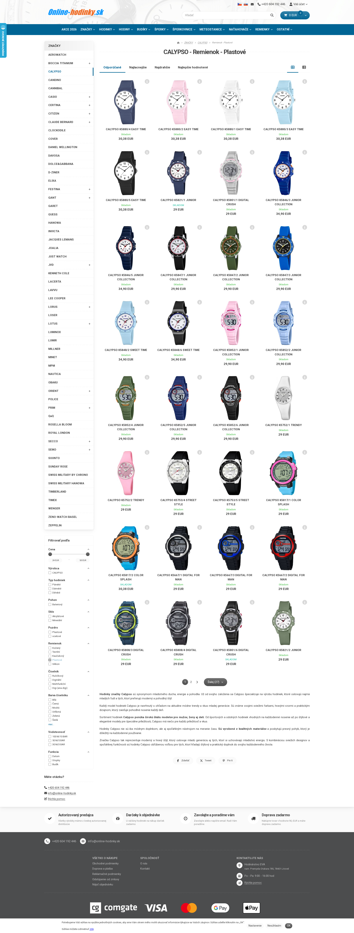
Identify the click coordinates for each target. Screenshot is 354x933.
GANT (52, 197)
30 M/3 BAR (58, 744)
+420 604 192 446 (59, 787)
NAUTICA (54, 374)
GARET (53, 206)
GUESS (53, 214)
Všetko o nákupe (105, 858)
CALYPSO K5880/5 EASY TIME (126, 200)
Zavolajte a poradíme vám (214, 815)
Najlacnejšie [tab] (138, 67)
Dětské (56, 592)
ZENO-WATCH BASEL (62, 517)
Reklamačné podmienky (106, 874)
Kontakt (145, 868)
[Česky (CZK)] (240, 4)
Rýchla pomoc (56, 799)
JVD (51, 264)
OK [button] (288, 925)
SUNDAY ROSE (58, 466)
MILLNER (54, 349)
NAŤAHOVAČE (238, 29)
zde (92, 929)
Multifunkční (59, 684)
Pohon (52, 600)
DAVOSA (54, 155)
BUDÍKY (142, 29)
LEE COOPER (56, 298)
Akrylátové (58, 616)
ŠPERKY (160, 29)
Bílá (54, 699)
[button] (305, 15)
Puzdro (53, 627)
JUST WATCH (57, 256)
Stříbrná (56, 711)
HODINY (124, 29)
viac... (51, 724)
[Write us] (239, 883)
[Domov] (76, 12)
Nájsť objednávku (102, 884)
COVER (53, 139)
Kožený (56, 648)
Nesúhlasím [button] (274, 925)
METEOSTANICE (210, 29)
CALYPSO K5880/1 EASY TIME (231, 129)
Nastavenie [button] (255, 925)
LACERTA (54, 281)
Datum (56, 756)
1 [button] (186, 682)
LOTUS (53, 323)
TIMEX (52, 500)
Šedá (55, 720)
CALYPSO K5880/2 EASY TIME (178, 129)
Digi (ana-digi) (59, 688)
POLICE (53, 399)
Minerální (57, 620)
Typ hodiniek (56, 580)
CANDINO (54, 80)
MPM (51, 365)
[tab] (293, 67)
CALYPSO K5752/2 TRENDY (126, 500)
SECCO (53, 441)
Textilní (56, 651)
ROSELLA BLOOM (60, 424)
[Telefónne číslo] (47, 841)
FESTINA (54, 189)
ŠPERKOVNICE (182, 29)
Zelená (56, 715)
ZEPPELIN (55, 525)
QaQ (51, 416)
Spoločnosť (149, 858)
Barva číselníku (58, 695)
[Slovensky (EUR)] (246, 4)
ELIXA (52, 180)
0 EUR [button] (295, 15)
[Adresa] (239, 865)
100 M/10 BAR (59, 736)
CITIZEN (53, 113)
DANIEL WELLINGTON (62, 147)
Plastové (57, 632)
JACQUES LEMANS (61, 239)
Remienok (54, 643)
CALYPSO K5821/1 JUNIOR (178, 200)
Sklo (51, 611)
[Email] (252, 4)
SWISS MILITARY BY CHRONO (68, 475)
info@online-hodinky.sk (62, 793)
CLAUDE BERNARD (60, 122)
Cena (51, 549)
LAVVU (52, 290)
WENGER (54, 508)
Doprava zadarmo (276, 815)
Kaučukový (58, 656)
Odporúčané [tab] (112, 67)
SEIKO (52, 449)
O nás (143, 863)
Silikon (56, 664)
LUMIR (52, 340)
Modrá (55, 707)
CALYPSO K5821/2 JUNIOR (283, 650)
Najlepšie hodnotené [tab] (193, 67)
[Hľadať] (272, 15)
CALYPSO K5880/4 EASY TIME (126, 129)
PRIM (51, 407)
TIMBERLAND (57, 491)
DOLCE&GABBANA (60, 164)
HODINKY (105, 29)
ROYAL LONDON (59, 433)
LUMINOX (54, 332)
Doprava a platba (102, 868)
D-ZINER (53, 172)
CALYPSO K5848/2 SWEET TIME (126, 350)
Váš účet (299, 4)
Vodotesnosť (56, 732)
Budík (55, 764)
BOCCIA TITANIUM (60, 63)
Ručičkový (57, 675)
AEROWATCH (57, 54)
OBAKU (53, 382)
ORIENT (53, 391)
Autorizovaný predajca (75, 815)
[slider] (50, 554)
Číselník (53, 671)
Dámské (56, 588)
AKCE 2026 (69, 29)
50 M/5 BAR (58, 740)
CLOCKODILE (57, 130)
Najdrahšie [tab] (162, 67)
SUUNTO (54, 458)
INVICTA (53, 231)
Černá (55, 703)
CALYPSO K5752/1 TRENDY (283, 425)
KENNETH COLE (58, 273)
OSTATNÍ (283, 29)
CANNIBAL (55, 88)
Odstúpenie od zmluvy (105, 879)
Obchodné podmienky (105, 863)
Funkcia (53, 752)
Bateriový (57, 604)
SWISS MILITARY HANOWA (66, 483)
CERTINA (54, 105)
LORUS (53, 307)
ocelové (56, 636)
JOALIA (53, 248)
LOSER (52, 315)
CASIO (52, 96)
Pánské (56, 584)
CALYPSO (54, 71)
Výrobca (53, 568)
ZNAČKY (86, 29)
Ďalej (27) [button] (213, 682)
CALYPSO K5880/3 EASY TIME (283, 129)
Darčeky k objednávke (143, 815)
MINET (52, 357)
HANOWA (54, 222)
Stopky (56, 760)
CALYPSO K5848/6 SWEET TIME (178, 350)
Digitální (56, 679)
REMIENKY (262, 29)
